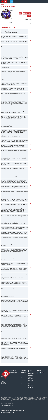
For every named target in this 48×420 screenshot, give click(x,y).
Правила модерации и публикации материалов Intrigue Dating (13, 410)
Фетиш (29, 382)
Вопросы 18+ (31, 385)
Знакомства (23, 372)
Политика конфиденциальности (7, 405)
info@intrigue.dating (12, 370)
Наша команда (4, 415)
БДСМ (29, 15)
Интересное (23, 374)
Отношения (23, 370)
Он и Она (23, 375)
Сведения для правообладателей (7, 412)
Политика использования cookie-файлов (9, 414)
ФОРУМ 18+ (30, 387)
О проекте (3, 408)
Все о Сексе (30, 375)
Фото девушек (24, 386)
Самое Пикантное (26, 13)
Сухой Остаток (31, 373)
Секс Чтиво (30, 380)
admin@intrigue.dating (13, 372)
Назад (2, 3)
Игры (20, 13)
